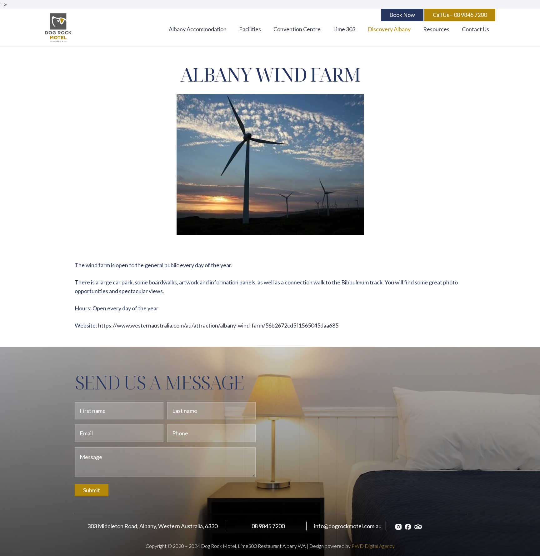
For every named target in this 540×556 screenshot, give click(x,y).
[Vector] (418, 526)
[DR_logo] (58, 28)
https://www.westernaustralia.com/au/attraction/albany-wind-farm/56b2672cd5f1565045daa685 (218, 325)
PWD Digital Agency (373, 546)
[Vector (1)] (408, 526)
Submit (91, 490)
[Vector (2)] (398, 526)
